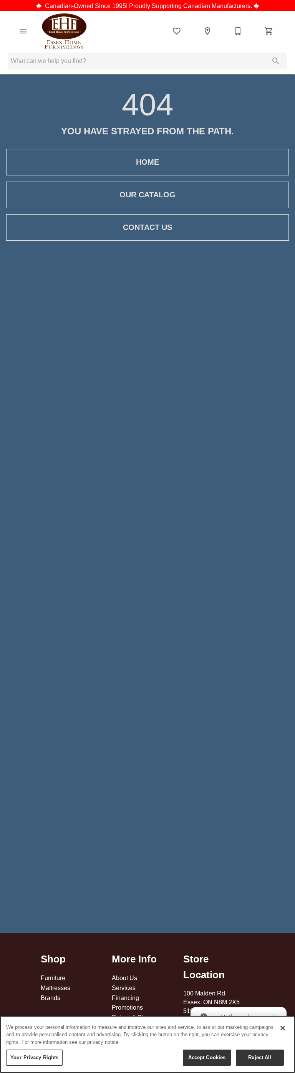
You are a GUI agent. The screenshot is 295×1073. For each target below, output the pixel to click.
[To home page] (64, 31)
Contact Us (147, 227)
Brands (50, 997)
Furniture (53, 977)
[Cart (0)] (269, 31)
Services (124, 987)
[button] (23, 31)
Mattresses (55, 987)
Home (147, 162)
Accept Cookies (207, 1057)
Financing (125, 997)
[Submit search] (275, 61)
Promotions (127, 1007)
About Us (124, 977)
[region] (147, 1044)
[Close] (282, 1028)
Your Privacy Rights (34, 1057)
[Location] (207, 31)
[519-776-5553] (238, 31)
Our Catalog (147, 194)
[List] (176, 31)
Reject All (259, 1057)
